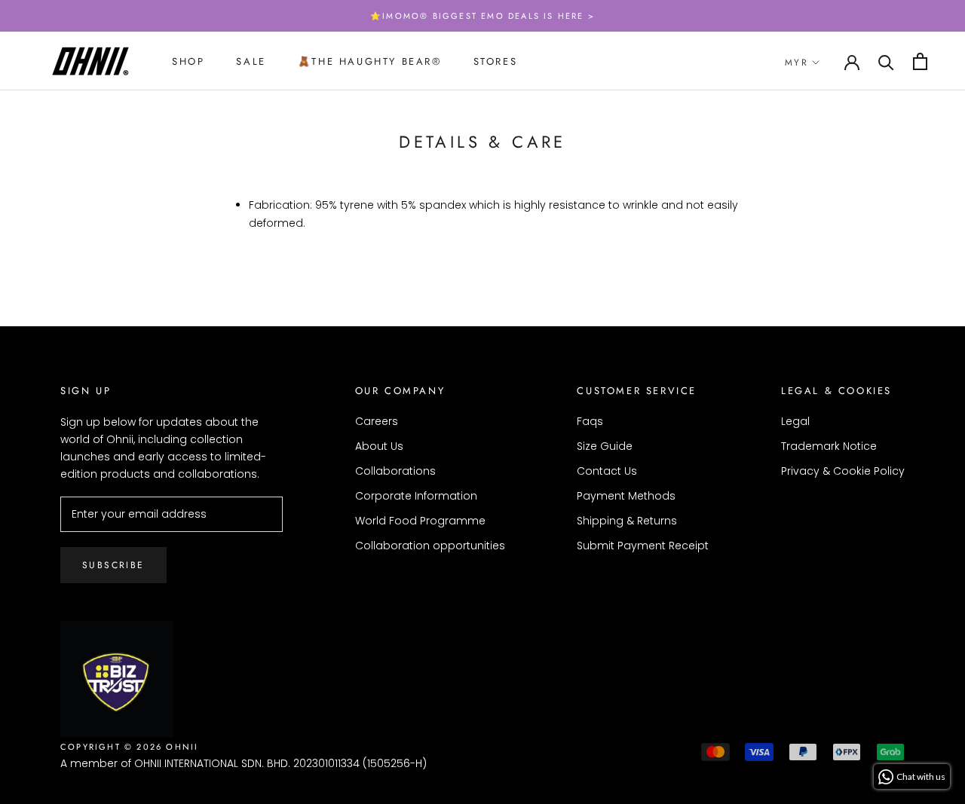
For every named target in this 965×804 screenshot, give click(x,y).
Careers (376, 421)
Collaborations (395, 470)
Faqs (590, 421)
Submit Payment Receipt (643, 545)
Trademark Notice (829, 446)
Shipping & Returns (627, 520)
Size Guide (605, 446)
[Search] (886, 61)
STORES (495, 61)
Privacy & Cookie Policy (843, 470)
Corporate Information (416, 495)
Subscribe (113, 565)
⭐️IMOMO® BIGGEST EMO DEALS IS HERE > (482, 16)
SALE (250, 61)
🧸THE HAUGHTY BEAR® (370, 61)
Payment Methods (626, 495)
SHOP (188, 61)
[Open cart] (920, 61)
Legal (795, 421)
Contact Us (607, 470)
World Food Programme (420, 520)
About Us (379, 446)
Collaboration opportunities (430, 545)
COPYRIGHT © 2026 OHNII (129, 747)
